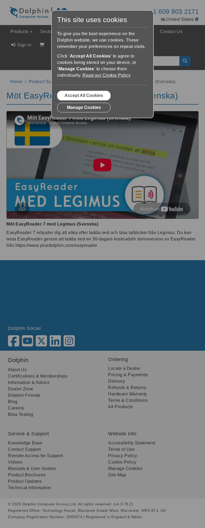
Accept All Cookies (84, 95)
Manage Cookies (84, 107)
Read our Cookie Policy (106, 75)
